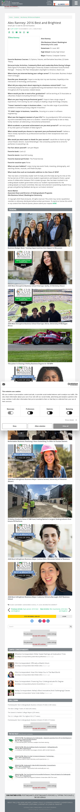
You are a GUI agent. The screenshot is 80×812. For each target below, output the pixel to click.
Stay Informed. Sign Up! (32, 616)
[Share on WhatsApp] (24, 32)
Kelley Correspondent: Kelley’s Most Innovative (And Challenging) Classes (42, 690)
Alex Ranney (18, 605)
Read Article (27, 741)
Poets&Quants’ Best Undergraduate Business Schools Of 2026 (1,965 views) (32, 705)
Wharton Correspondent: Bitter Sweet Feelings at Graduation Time (40, 654)
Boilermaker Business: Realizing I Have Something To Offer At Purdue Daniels (37, 441)
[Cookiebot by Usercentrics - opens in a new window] (69, 384)
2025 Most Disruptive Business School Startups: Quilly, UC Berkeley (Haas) (36, 286)
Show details (69, 420)
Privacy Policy (38, 802)
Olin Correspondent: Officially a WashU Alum (32, 663)
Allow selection (40, 426)
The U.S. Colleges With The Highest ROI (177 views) (24, 716)
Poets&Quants (28, 795)
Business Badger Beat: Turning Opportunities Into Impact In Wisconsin (35, 248)
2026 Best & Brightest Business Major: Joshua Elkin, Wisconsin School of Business (39, 559)
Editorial (33, 804)
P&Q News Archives (24, 802)
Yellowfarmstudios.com (45, 809)
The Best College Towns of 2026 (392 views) (22, 709)
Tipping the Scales (65, 795)
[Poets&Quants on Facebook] (44, 621)
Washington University (50, 605)
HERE (54, 203)
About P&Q (12, 802)
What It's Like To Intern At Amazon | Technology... (39, 756)
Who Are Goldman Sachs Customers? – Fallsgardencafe (41, 747)
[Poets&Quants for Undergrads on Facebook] (40, 621)
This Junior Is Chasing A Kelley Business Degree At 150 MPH (30, 364)
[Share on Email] (16, 32)
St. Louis (39, 605)
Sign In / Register (55, 804)
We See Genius (40, 797)
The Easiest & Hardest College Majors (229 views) (23, 712)
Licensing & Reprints (53, 802)
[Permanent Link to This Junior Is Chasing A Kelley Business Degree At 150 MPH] (40, 345)
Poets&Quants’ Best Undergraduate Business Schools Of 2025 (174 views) (31, 720)
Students (16, 17)
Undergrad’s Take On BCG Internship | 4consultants (40, 765)
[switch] (30, 412)
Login (64, 616)
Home (11, 17)
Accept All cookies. (11, 6)
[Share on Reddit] (27, 32)
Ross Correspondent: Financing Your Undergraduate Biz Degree (39, 681)
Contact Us (43, 804)
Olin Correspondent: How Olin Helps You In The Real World (37, 672)
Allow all (65, 426)
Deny (14, 426)
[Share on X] (13, 32)
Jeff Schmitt (15, 29)
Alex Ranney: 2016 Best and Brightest (30, 17)
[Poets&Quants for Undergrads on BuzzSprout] (36, 621)
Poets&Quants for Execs (45, 795)
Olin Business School (29, 605)
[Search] (70, 626)
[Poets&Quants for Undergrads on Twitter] (32, 621)
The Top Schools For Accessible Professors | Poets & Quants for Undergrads (47, 774)
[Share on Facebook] (9, 32)
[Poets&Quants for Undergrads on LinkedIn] (48, 621)
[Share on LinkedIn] (20, 32)
